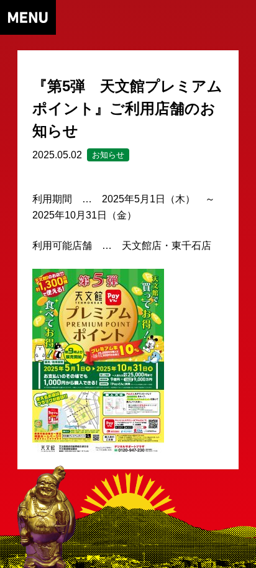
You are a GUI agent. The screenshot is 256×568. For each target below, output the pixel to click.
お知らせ (108, 155)
